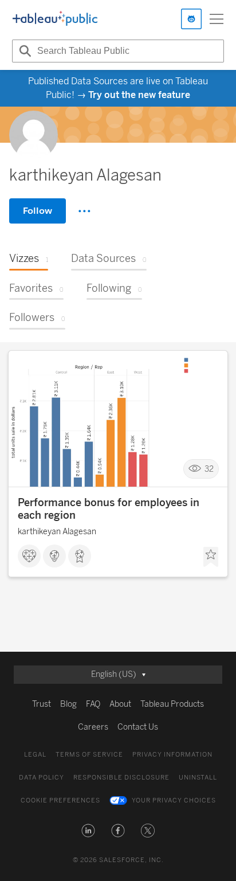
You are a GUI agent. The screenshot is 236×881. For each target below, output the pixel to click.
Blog (68, 704)
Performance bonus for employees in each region (108, 509)
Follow (37, 211)
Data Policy (41, 777)
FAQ (93, 704)
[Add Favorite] (210, 557)
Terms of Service (89, 754)
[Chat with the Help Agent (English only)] (191, 19)
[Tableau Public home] (55, 18)
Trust (41, 704)
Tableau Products (172, 704)
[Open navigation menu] (216, 18)
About (120, 704)
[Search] (23, 51)
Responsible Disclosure (121, 777)
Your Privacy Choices (174, 800)
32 (209, 468)
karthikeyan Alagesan (57, 532)
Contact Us (137, 727)
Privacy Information (172, 754)
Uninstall (198, 777)
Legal (35, 754)
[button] (88, 830)
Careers (93, 727)
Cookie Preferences (60, 800)
